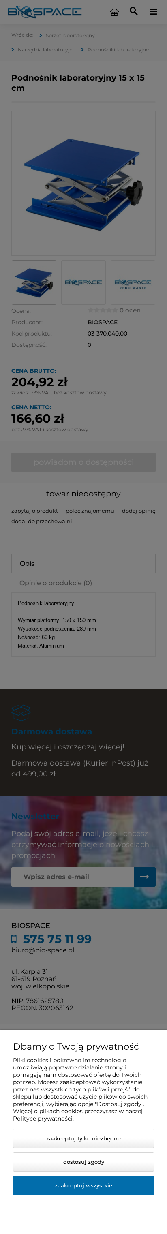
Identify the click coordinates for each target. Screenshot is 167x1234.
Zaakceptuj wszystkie (83, 1185)
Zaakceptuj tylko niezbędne (83, 1138)
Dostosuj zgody (83, 1162)
